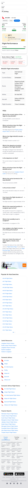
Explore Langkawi (6, 349)
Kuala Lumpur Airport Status (8, 345)
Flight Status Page (12, 246)
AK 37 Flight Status (7, 305)
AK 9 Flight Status (7, 281)
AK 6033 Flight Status (8, 308)
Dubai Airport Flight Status (8, 424)
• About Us (24, 477)
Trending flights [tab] (16, 438)
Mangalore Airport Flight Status (9, 420)
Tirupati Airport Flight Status (8, 432)
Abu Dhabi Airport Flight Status (9, 430)
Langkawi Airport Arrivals (8, 347)
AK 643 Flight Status (7, 318)
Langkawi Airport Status (7, 343)
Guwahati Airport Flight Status (9, 428)
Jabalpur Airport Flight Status (9, 422)
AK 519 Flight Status (7, 302)
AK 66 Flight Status (7, 314)
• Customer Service (18, 477)
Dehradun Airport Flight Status (9, 413)
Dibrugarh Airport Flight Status (9, 426)
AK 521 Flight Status (7, 284)
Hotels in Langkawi (6, 351)
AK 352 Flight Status (7, 321)
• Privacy (3, 477)
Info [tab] (25, 438)
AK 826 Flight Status (7, 296)
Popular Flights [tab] (6, 438)
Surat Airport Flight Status (8, 418)
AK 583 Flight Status (7, 290)
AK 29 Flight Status (7, 311)
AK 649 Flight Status (7, 278)
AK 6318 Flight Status (8, 327)
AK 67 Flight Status (7, 330)
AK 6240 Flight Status (8, 287)
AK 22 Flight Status (7, 324)
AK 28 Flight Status (7, 299)
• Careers (12, 477)
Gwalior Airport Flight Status (9, 415)
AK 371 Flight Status (7, 293)
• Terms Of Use (8, 477)
